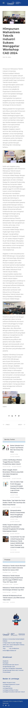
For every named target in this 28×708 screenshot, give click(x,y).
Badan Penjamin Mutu (9, 682)
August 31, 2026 (14, 454)
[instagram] (8, 705)
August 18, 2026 (6, 478)
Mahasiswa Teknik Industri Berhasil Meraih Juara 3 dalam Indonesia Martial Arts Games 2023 (14, 568)
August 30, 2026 (6, 466)
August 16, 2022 (6, 592)
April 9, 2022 (6, 602)
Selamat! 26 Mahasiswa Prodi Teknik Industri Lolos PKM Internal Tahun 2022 (14, 598)
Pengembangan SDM (9, 666)
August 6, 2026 (6, 507)
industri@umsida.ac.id (9, 650)
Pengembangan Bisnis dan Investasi (13, 670)
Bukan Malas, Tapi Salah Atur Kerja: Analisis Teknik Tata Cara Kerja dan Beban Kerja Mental (14, 502)
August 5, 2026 (14, 519)
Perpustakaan (7, 672)
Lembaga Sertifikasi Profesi (10, 690)
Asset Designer (16, 456)
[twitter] (6, 705)
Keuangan (5, 663)
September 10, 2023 (7, 584)
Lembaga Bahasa (7, 688)
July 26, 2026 (6, 533)
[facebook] (3, 705)
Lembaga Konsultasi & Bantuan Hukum (14, 692)
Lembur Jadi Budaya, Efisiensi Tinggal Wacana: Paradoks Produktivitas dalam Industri (12, 462)
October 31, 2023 (7, 572)
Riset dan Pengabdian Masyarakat (12, 668)
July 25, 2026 (13, 549)
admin (15, 572)
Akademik (5, 661)
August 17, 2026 (14, 495)
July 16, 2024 (7, 57)
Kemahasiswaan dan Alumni (11, 664)
